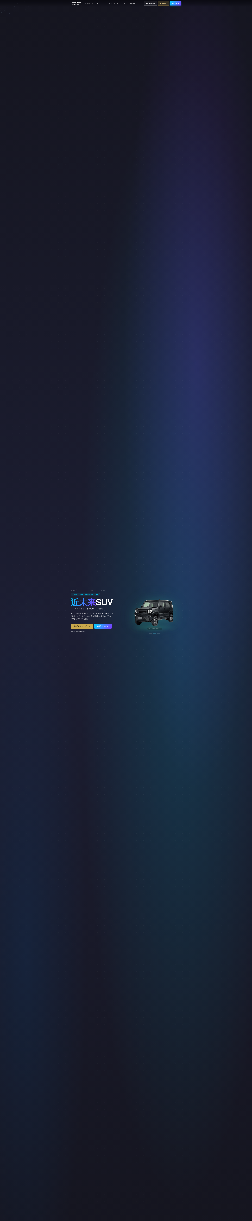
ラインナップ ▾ (113, 3)
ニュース (123, 3)
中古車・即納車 (150, 3)
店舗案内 (132, 3)
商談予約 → (175, 3)
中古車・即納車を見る (77, 631)
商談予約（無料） (103, 626)
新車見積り (163, 3)
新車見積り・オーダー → (82, 626)
